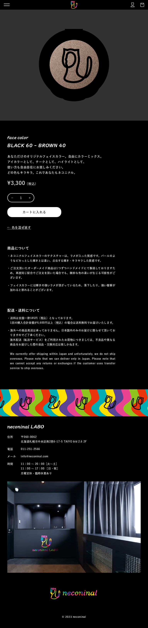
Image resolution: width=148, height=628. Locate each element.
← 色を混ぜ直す (19, 227)
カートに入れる (34, 212)
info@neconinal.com (34, 456)
